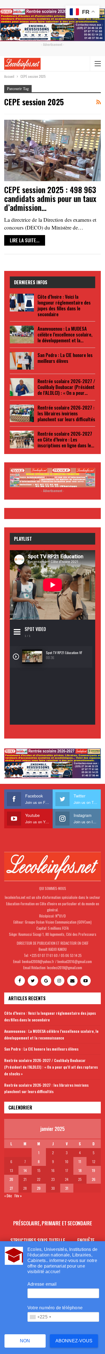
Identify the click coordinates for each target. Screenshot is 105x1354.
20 (11, 1179)
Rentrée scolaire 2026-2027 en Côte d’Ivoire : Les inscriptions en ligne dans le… (66, 439)
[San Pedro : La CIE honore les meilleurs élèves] (22, 361)
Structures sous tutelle (37, 1240)
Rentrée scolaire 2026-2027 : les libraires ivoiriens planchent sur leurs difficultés (66, 413)
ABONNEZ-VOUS (73, 1340)
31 (66, 1188)
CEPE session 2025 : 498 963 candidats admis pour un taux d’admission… (50, 198)
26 (93, 1179)
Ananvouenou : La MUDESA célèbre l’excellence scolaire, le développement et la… (65, 334)
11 (79, 1161)
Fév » (18, 1195)
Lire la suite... (24, 240)
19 (93, 1170)
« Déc (8, 1195)
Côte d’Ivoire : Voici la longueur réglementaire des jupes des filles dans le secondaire (64, 305)
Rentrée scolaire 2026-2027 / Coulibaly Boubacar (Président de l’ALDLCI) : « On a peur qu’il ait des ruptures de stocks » (51, 1066)
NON (25, 1340)
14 (25, 1170)
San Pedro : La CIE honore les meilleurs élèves (65, 357)
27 (11, 1188)
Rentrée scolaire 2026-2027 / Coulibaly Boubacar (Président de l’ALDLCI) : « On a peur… (66, 387)
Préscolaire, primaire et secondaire (52, 1223)
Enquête (86, 1240)
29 (39, 1188)
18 (79, 1170)
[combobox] (40, 1316)
